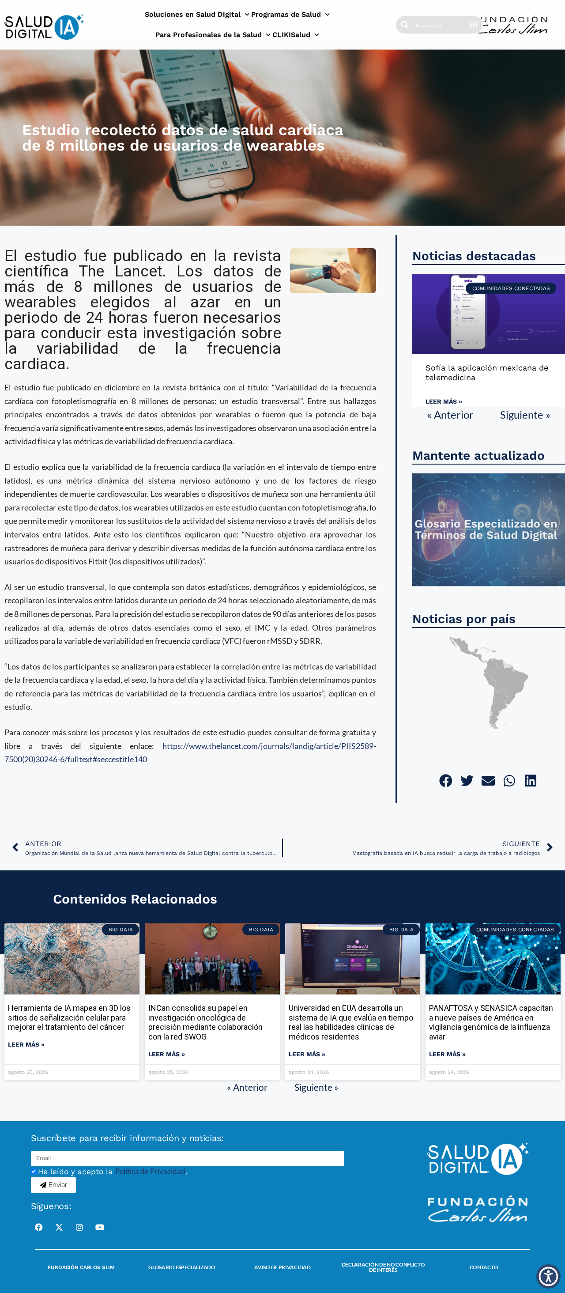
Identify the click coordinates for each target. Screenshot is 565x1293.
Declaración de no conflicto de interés (383, 1267)
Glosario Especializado (181, 1267)
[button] (446, 780)
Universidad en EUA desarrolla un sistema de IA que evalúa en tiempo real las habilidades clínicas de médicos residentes (351, 1022)
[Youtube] (100, 1227)
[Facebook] (39, 1227)
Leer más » (444, 401)
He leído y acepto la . (113, 1171)
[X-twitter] (59, 1227)
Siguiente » (525, 414)
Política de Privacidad (150, 1171)
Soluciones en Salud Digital (193, 14)
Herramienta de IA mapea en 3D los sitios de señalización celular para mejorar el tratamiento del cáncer (69, 1017)
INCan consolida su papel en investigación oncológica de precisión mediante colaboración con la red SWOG (205, 1022)
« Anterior (450, 414)
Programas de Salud (286, 14)
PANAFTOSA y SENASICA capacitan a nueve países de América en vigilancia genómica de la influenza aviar (491, 1022)
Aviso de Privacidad (282, 1267)
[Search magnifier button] (405, 25)
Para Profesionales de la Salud (208, 34)
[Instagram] (79, 1227)
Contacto (484, 1267)
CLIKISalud (291, 34)
